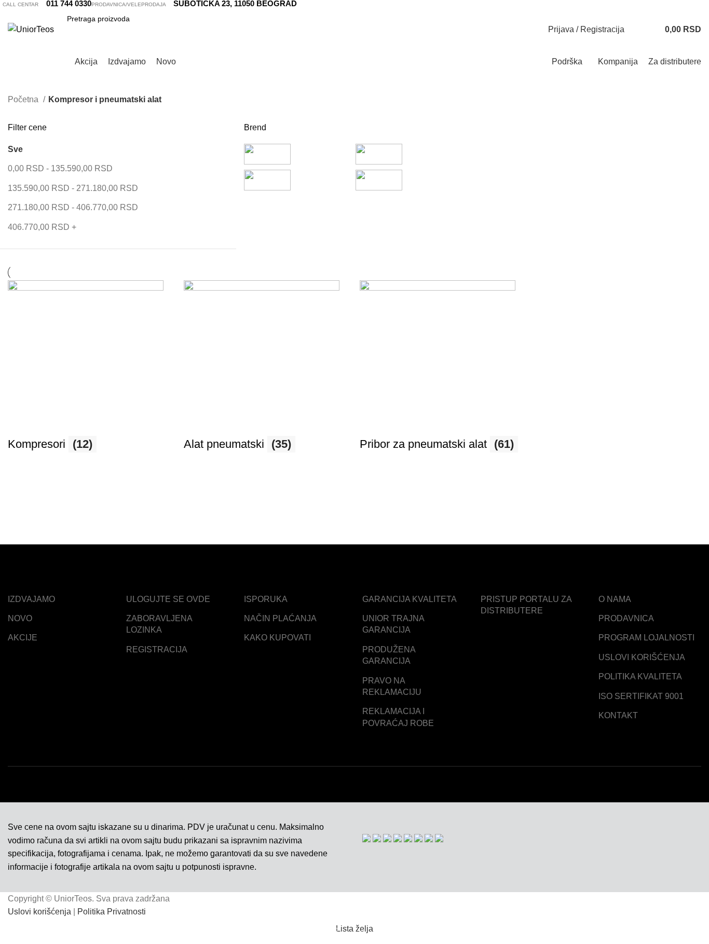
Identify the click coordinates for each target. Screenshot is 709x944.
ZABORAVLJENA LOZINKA (159, 624)
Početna (24, 99)
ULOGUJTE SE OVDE (168, 599)
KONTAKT (618, 715)
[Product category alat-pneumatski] (266, 371)
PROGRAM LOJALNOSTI (646, 637)
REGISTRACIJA (156, 649)
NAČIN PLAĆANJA (280, 618)
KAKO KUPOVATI (277, 637)
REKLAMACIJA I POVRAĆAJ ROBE (398, 717)
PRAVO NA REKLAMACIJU (391, 686)
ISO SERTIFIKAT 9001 (641, 696)
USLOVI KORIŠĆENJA (641, 657)
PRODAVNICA (626, 618)
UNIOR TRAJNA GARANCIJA (393, 624)
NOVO (20, 618)
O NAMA (614, 599)
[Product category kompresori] (91, 371)
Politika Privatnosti (111, 911)
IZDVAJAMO (31, 599)
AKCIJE (22, 637)
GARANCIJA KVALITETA (409, 599)
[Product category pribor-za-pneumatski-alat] (442, 371)
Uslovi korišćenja (39, 911)
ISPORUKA (266, 599)
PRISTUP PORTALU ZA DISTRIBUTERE (526, 605)
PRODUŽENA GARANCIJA (388, 655)
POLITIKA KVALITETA (640, 676)
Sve (15, 149)
